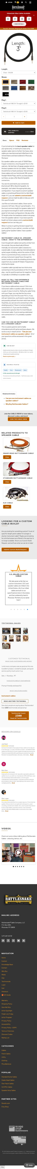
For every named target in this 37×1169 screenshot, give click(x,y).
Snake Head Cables (8, 1080)
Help (2, 1167)
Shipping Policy (7, 1004)
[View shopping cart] (16, 3)
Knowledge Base (7, 964)
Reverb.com (6, 1103)
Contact (4, 968)
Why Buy (4, 971)
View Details (19, 24)
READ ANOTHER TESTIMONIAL (15, 701)
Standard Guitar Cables (9, 1077)
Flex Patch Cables (8, 1083)
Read (31, 754)
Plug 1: (4, 100)
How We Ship (6, 1007)
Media (4, 975)
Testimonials (6, 981)
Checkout (5, 991)
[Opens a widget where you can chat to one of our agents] (29, 1165)
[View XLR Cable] (17, 494)
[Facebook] (8, 940)
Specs (11, 140)
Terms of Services (8, 1031)
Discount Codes (7, 1034)
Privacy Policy (6, 1021)
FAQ (17, 140)
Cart (3, 988)
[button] (11, 609)
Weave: (4, 77)
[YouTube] (18, 940)
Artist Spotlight (7, 1011)
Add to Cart (19, 123)
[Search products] (26, 3)
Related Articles (9, 394)
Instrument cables (9, 696)
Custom (4, 961)
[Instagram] (13, 940)
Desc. (5, 140)
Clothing (4, 1060)
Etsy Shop (5, 1107)
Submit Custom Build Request (15, 549)
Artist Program (7, 1017)
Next (32, 852)
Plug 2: (4, 108)
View (7, 457)
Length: (5, 69)
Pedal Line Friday (7, 1014)
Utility (4, 1057)
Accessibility (6, 1024)
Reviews (25, 140)
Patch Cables (6, 1054)
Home (4, 958)
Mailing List (5, 1038)
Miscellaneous (6, 1064)
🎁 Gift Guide (6, 995)
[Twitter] (3, 940)
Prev (4, 852)
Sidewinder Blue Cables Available (18, 13)
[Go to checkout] (22, 3)
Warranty (5, 1000)
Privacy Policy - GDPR (9, 1027)
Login (10, 2)
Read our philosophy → (9, 356)
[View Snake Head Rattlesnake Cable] (17, 444)
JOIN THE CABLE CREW (18, 419)
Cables (4, 1050)
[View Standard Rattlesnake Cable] (17, 469)
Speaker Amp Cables (9, 1090)
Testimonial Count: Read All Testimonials (18, 715)
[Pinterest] (23, 940)
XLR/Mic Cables (7, 1087)
